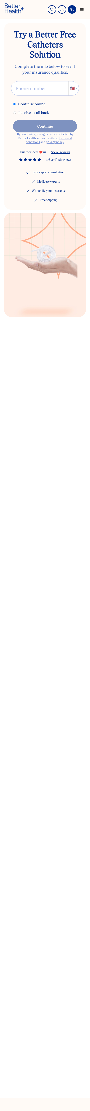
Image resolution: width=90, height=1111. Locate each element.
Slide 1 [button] (37, 308)
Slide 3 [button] (57, 308)
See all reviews (60, 152)
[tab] (37, 308)
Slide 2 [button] (47, 308)
